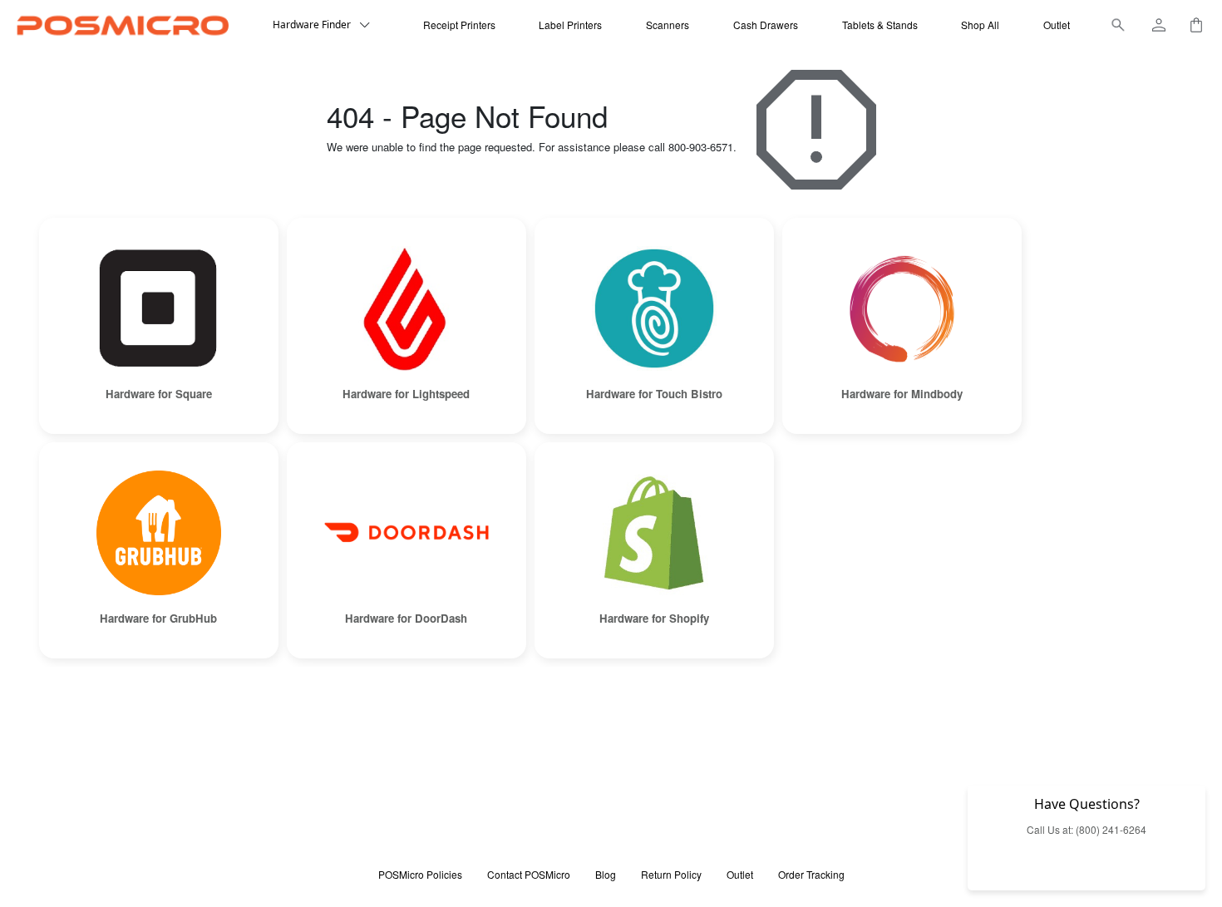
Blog (605, 874)
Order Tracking (811, 874)
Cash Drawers (765, 24)
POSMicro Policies (420, 874)
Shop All (980, 24)
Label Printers (570, 24)
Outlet (1056, 24)
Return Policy (671, 874)
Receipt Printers (459, 24)
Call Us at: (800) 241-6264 (1086, 829)
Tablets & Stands (880, 24)
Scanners (667, 24)
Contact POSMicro (528, 874)
